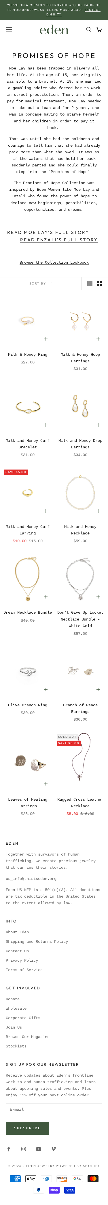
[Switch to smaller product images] (99, 283)
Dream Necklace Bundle (27, 612)
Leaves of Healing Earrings (27, 802)
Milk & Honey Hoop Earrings (80, 357)
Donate (13, 999)
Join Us (14, 1027)
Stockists (16, 1046)
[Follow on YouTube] (38, 1149)
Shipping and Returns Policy (37, 941)
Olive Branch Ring (27, 705)
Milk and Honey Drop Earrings (80, 444)
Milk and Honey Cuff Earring (28, 530)
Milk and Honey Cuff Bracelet (28, 444)
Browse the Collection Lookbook (54, 262)
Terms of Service (24, 970)
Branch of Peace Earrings (80, 708)
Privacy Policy (22, 960)
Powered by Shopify (78, 1166)
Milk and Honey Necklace (80, 530)
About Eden (17, 932)
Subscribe (27, 1128)
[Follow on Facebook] (9, 1149)
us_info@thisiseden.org (31, 878)
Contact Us (17, 951)
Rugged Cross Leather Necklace (80, 802)
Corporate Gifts (23, 1018)
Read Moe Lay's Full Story (48, 232)
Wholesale (16, 1008)
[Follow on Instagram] (23, 1149)
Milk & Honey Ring (27, 354)
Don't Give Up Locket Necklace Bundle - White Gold (80, 619)
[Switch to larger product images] (89, 283)
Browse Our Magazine (28, 1037)
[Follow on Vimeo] (53, 1149)
